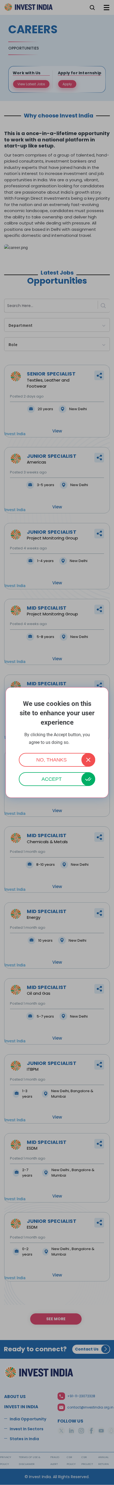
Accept (52, 779)
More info (78, 743)
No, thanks (51, 760)
